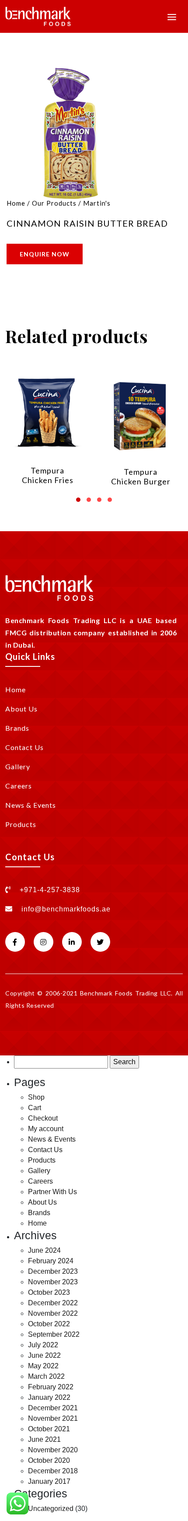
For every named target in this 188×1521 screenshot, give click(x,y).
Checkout (43, 1118)
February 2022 (50, 1387)
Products (20, 824)
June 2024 (44, 1250)
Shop (36, 1097)
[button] (78, 496)
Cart (34, 1107)
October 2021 (49, 1429)
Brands (17, 728)
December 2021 (53, 1408)
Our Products (54, 203)
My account (45, 1128)
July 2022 (43, 1345)
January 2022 (49, 1397)
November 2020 (53, 1450)
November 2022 (53, 1313)
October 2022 (49, 1324)
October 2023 (49, 1292)
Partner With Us (52, 1191)
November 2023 (53, 1282)
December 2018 (53, 1471)
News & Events (30, 805)
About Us (21, 708)
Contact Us (24, 747)
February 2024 (50, 1261)
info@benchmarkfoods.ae (66, 909)
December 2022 (53, 1303)
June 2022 (44, 1355)
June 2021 (44, 1439)
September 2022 (54, 1334)
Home (16, 203)
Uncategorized (50, 1508)
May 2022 (43, 1366)
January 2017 (49, 1481)
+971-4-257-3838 (48, 890)
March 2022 (46, 1376)
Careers (18, 786)
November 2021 (53, 1418)
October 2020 (49, 1460)
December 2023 (53, 1271)
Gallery (17, 766)
